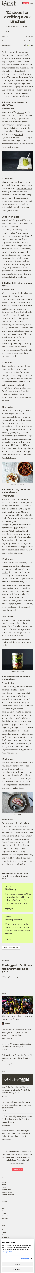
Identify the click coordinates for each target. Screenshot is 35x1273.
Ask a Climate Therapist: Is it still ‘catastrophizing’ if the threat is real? (17, 1058)
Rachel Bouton (6, 1096)
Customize (16, 1269)
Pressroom (5, 1218)
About (3, 1206)
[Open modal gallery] (17, 161)
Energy (4, 1182)
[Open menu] (31, 3)
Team (3, 1208)
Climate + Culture (28, 41)
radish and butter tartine (13, 778)
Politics (4, 1184)
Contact (4, 1211)
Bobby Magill (6, 977)
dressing (11, 436)
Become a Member (7, 1235)
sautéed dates (8, 734)
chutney (20, 112)
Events (4, 1232)
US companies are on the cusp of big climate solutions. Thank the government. (16, 1105)
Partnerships (5, 1216)
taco (4, 388)
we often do (12, 823)
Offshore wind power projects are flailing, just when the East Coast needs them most (17, 1119)
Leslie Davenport (7, 1038)
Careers (4, 1213)
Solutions (4, 1187)
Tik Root (7, 1023)
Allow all (17, 1264)
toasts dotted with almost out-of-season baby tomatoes (17, 64)
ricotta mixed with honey (17, 534)
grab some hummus (19, 715)
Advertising (5, 1237)
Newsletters (5, 1230)
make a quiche (17, 236)
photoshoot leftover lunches (14, 71)
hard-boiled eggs (22, 182)
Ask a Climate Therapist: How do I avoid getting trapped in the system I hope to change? (17, 1032)
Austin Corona (6, 1125)
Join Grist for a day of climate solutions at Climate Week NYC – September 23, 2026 (17, 1090)
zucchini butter (16, 582)
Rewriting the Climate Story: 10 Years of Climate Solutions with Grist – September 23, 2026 (16, 1133)
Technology (15, 977)
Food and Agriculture (8, 1194)
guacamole (13, 578)
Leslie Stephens (6, 31)
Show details (25, 1258)
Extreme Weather (7, 1192)
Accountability (6, 1189)
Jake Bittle (5, 1111)
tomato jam (26, 537)
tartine (20, 746)
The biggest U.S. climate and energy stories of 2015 (17, 968)
